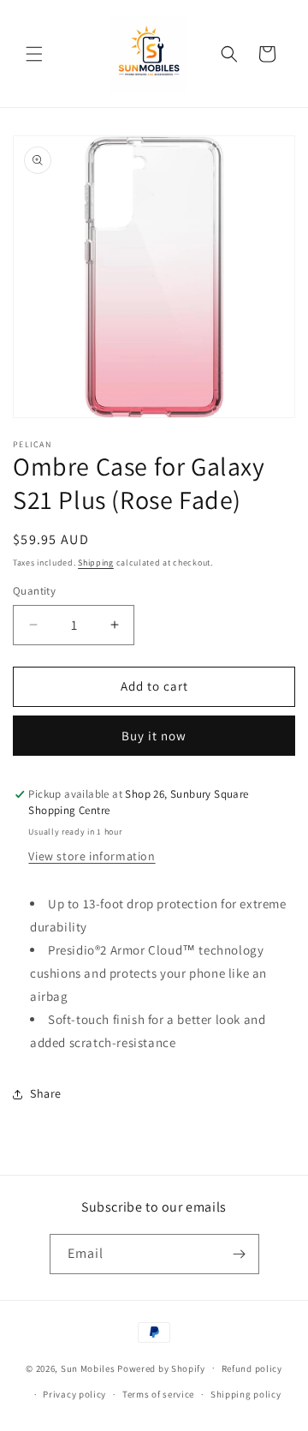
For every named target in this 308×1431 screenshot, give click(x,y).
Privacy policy (74, 1394)
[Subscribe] (239, 1254)
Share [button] (46, 1093)
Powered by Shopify (161, 1368)
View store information (91, 856)
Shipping (96, 562)
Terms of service (158, 1394)
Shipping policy (245, 1394)
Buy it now (154, 735)
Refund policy (252, 1368)
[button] (34, 54)
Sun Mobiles (88, 1368)
